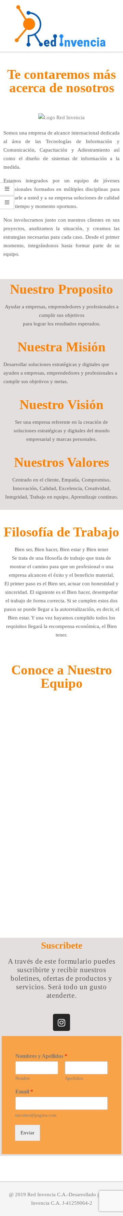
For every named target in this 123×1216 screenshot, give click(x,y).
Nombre (22, 1078)
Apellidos (74, 1078)
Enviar (27, 1132)
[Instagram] (61, 1022)
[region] (61, 815)
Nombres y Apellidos (41, 1056)
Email (24, 1091)
